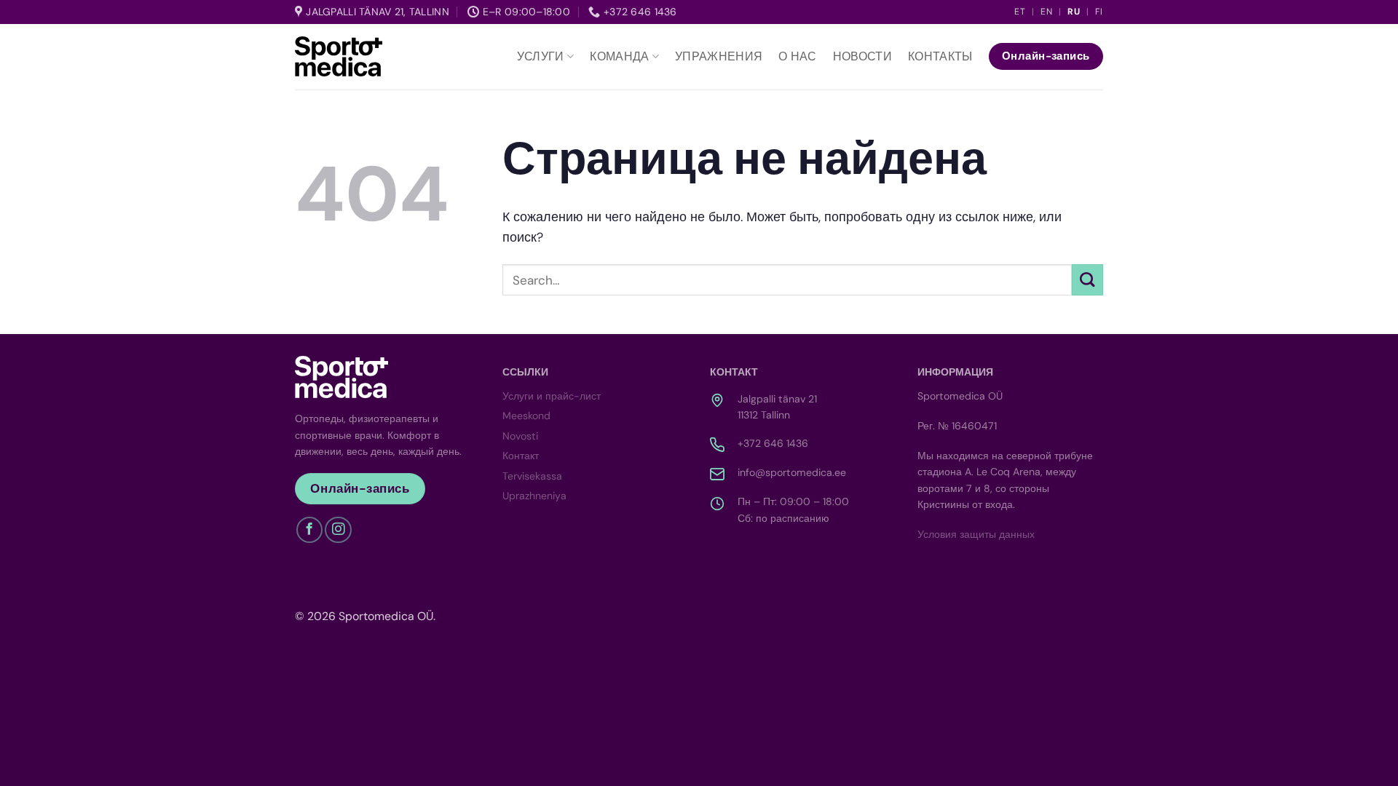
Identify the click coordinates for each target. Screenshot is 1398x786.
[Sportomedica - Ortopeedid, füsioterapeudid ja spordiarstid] (338, 56)
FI (1099, 11)
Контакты (940, 56)
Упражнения (718, 56)
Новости (862, 56)
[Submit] (1087, 279)
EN (1046, 11)
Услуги (540, 56)
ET (1020, 11)
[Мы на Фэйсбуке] (309, 530)
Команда (619, 56)
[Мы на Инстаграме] (338, 530)
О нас (797, 56)
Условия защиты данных (976, 534)
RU (1074, 11)
